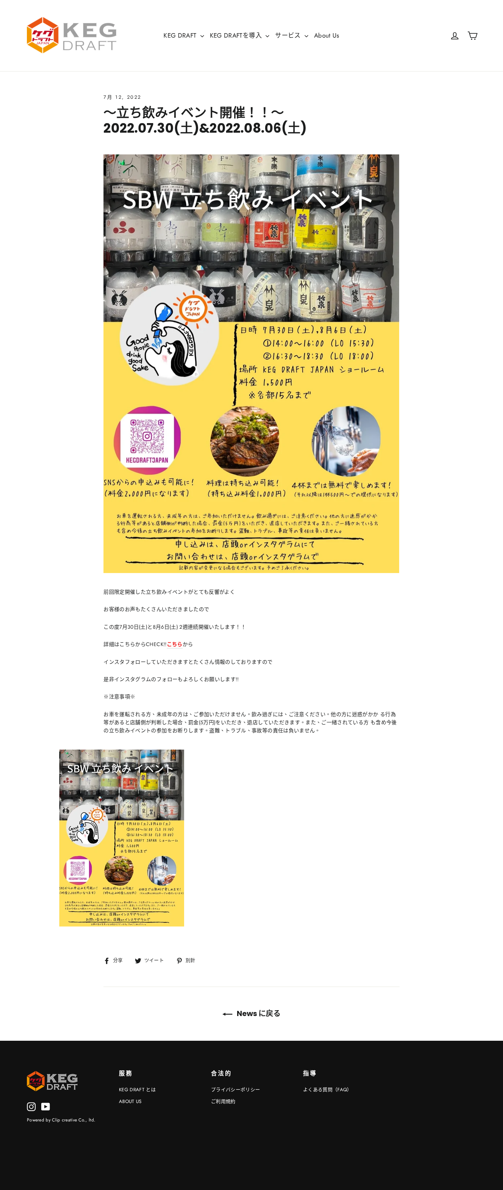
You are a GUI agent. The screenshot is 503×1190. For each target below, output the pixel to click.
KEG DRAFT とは (137, 1089)
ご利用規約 (223, 1101)
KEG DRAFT (180, 35)
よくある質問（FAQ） (327, 1089)
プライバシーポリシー (235, 1089)
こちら (175, 644)
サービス (289, 35)
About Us (327, 35)
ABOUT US (130, 1101)
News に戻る (258, 1013)
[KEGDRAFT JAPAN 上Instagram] (31, 1106)
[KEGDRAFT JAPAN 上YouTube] (45, 1106)
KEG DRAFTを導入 (237, 35)
